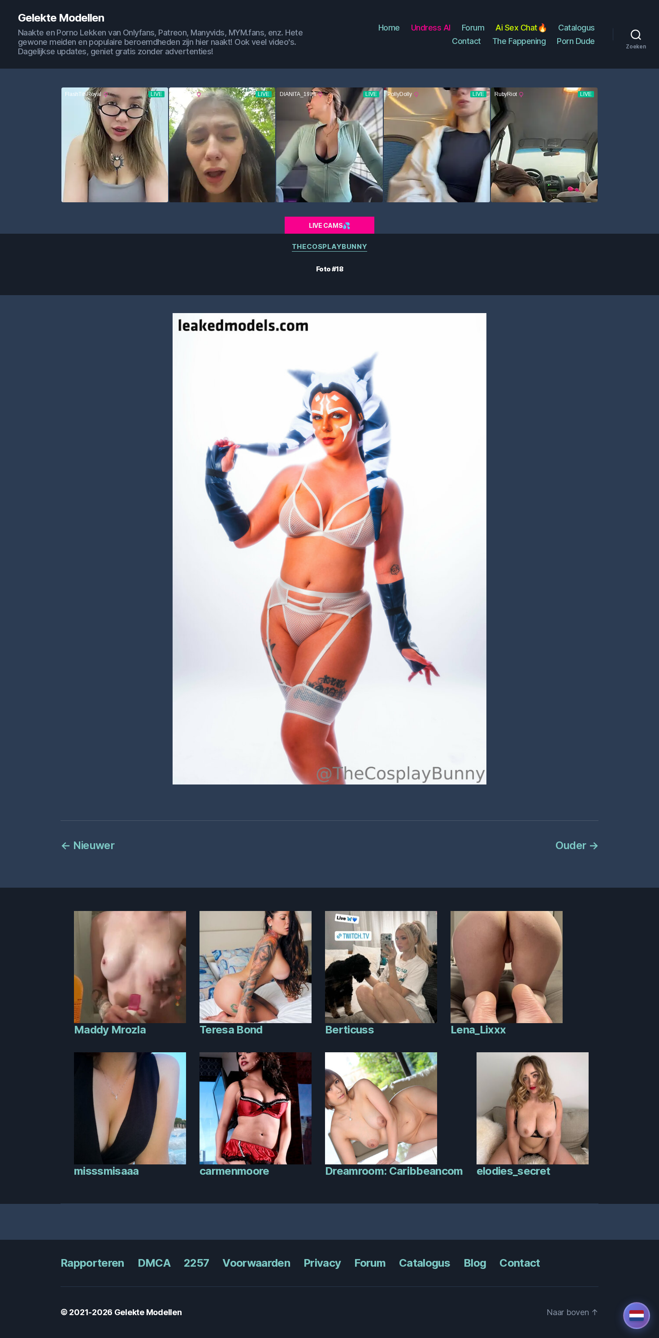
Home (389, 27)
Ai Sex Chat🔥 (521, 27)
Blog (475, 1262)
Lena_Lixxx (478, 1029)
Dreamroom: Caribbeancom (394, 1170)
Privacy (322, 1262)
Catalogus (576, 27)
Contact (466, 41)
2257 (196, 1262)
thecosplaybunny (329, 247)
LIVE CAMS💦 (329, 225)
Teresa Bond (231, 1029)
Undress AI (431, 27)
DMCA (154, 1262)
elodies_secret (514, 1170)
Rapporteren (92, 1262)
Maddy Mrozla (110, 1029)
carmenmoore (234, 1170)
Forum (473, 27)
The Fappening (519, 41)
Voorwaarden (256, 1262)
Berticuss (349, 1029)
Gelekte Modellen (61, 18)
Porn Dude (576, 41)
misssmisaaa (106, 1170)
